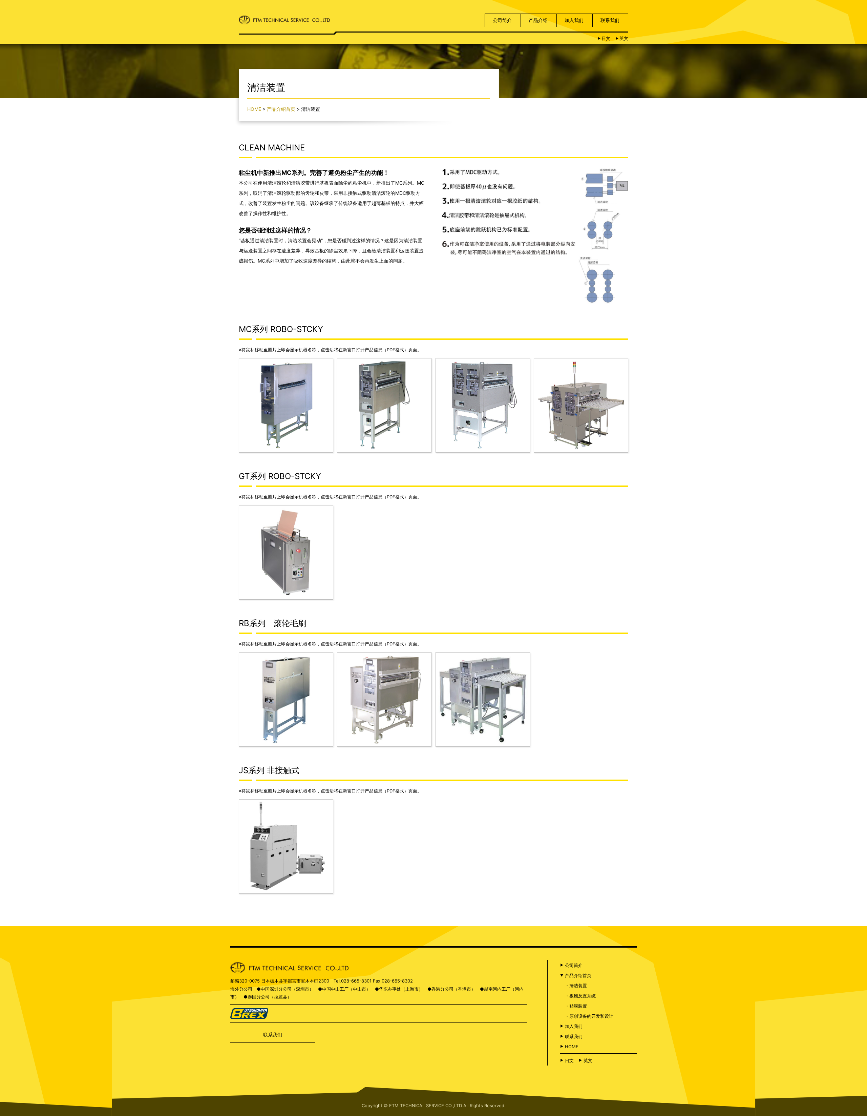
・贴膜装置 (576, 1006)
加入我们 (574, 20)
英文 (623, 38)
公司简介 (502, 20)
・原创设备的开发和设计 (589, 1016)
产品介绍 (538, 20)
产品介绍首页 (281, 109)
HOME (254, 109)
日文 (605, 38)
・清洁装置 (576, 985)
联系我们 (609, 20)
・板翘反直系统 (580, 995)
